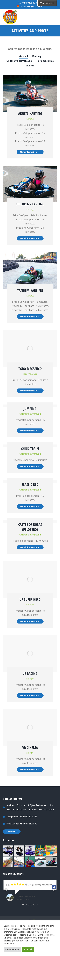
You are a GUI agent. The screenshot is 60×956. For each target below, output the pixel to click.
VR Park (30, 65)
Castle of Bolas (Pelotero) (30, 527)
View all (23, 56)
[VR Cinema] (8, 850)
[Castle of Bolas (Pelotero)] (40, 850)
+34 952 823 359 (32, 2)
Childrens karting (30, 204)
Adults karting (30, 113)
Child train (30, 448)
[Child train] (8, 861)
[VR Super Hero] (30, 850)
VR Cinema (30, 747)
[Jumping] (19, 861)
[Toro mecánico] (30, 861)
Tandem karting (30, 290)
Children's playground (19, 60)
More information (28, 152)
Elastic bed (30, 484)
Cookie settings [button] (12, 949)
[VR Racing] (19, 850)
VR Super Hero (30, 599)
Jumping (30, 408)
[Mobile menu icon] (55, 17)
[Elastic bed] (51, 850)
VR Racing (30, 673)
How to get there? (32, 6)
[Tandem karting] (40, 861)
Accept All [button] (28, 949)
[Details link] (30, 91)
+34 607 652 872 (28, 823)
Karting (36, 56)
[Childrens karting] (51, 861)
